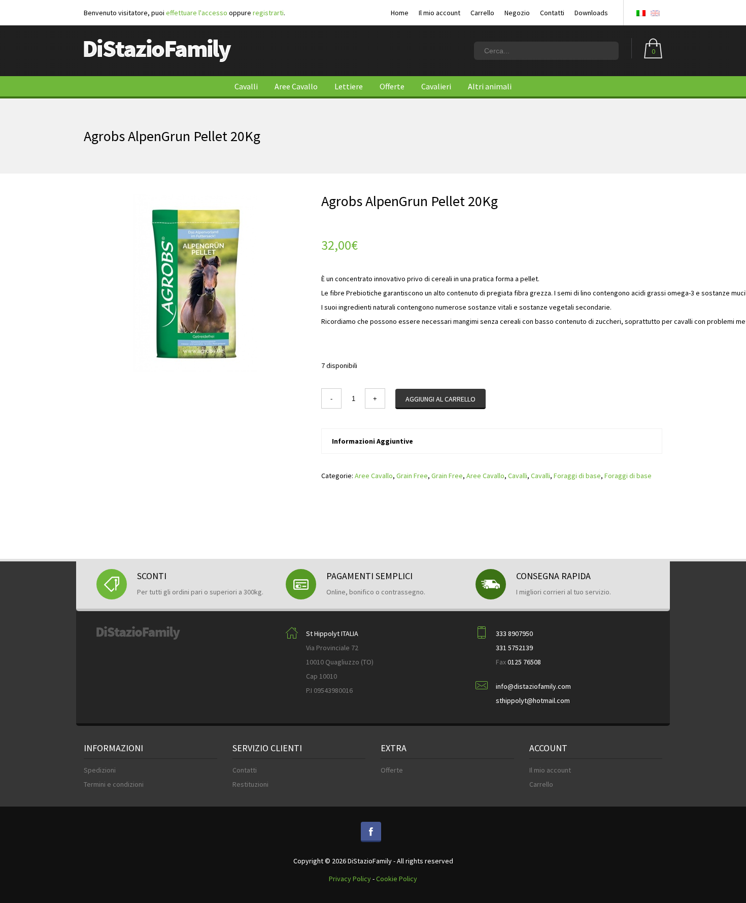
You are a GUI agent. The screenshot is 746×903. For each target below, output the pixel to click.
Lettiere (348, 86)
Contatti (552, 12)
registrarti (268, 12)
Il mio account (439, 12)
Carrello (482, 12)
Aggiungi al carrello (440, 399)
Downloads (591, 12)
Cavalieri (436, 86)
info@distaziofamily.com (533, 686)
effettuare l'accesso (196, 12)
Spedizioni (100, 770)
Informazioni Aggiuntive (372, 441)
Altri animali (490, 86)
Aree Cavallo (296, 86)
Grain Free (412, 475)
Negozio (517, 12)
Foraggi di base (577, 475)
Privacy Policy (350, 878)
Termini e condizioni (114, 784)
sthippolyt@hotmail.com (533, 700)
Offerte (392, 86)
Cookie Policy (396, 878)
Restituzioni (250, 784)
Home (400, 12)
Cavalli (246, 86)
